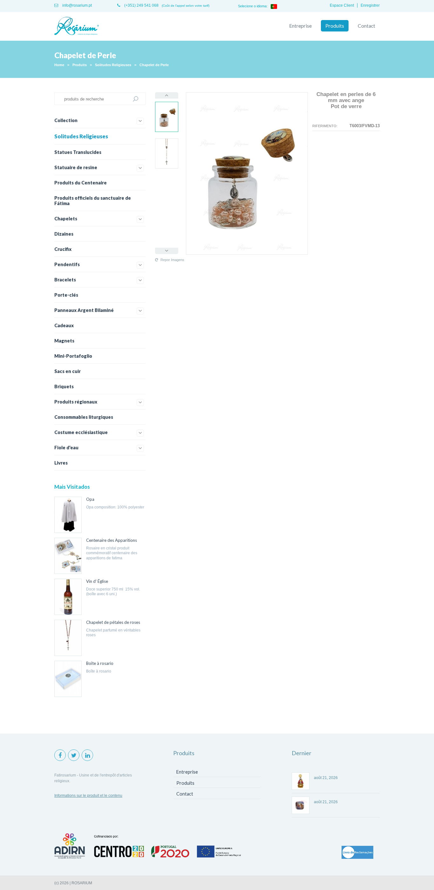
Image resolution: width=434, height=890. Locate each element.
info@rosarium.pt (76, 5)
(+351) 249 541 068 (141, 5)
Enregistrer (370, 5)
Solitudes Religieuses (113, 65)
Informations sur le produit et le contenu (88, 795)
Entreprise (300, 26)
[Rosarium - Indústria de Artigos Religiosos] (76, 26)
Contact (366, 26)
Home (59, 65)
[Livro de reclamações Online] (357, 853)
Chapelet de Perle (154, 65)
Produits (334, 26)
